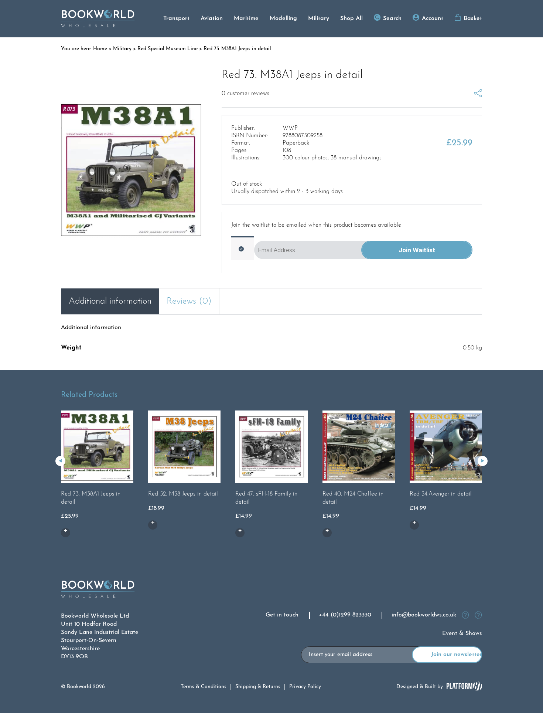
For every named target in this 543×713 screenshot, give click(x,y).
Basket (473, 18)
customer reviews (245, 94)
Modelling (283, 18)
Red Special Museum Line (167, 49)
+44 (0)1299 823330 (345, 615)
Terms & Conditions (203, 687)
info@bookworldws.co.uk (424, 615)
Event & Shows (462, 633)
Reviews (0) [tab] (189, 301)
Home (100, 49)
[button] (483, 461)
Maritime (246, 18)
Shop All (351, 18)
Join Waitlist (417, 250)
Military (318, 18)
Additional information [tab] (110, 301)
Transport (176, 18)
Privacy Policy (305, 687)
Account (432, 18)
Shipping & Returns (257, 687)
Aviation (212, 18)
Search (392, 18)
